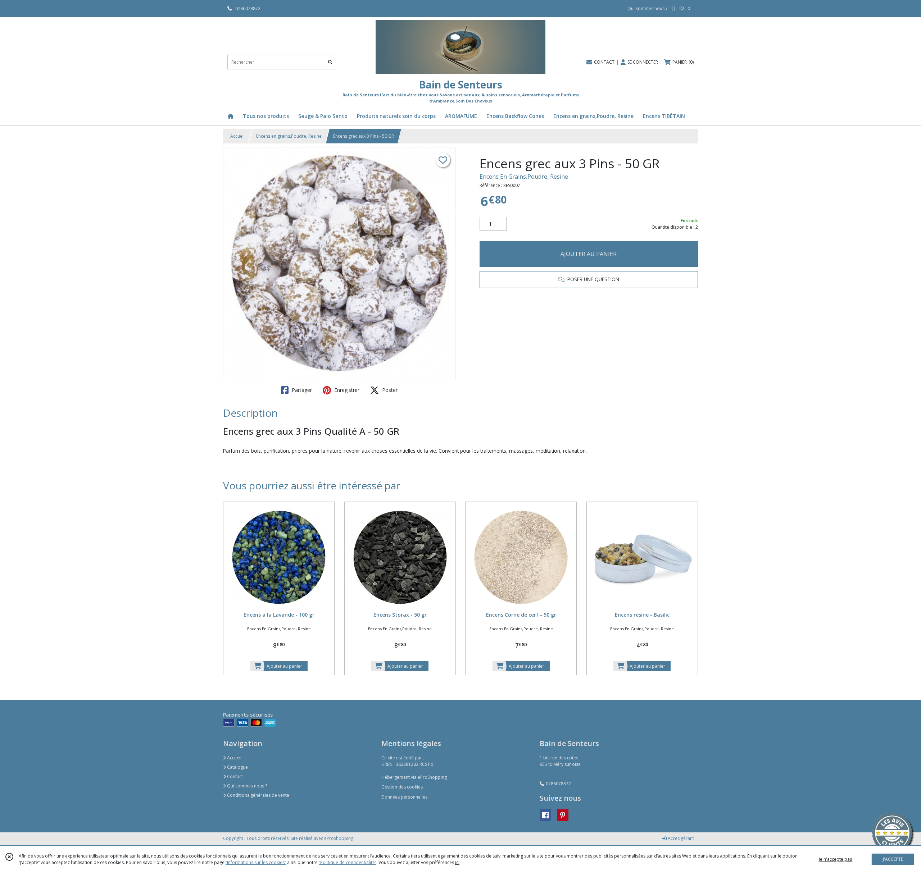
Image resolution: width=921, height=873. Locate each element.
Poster (389, 390)
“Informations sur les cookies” (256, 862)
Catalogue (237, 767)
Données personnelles (404, 797)
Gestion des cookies (402, 787)
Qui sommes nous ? (246, 786)
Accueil (237, 136)
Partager (301, 390)
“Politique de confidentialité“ (347, 862)
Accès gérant (680, 838)
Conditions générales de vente (257, 795)
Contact (234, 776)
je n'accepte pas (835, 859)
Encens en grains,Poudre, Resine (289, 136)
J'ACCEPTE (893, 859)
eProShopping (338, 838)
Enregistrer (346, 390)
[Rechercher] (330, 62)
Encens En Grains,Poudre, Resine (524, 176)
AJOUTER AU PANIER (589, 254)
